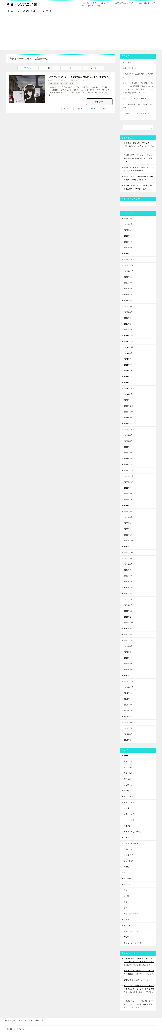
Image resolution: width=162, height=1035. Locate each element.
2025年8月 (128, 289)
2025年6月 (128, 300)
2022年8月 (128, 494)
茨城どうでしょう (131, 931)
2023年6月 (128, 435)
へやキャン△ (129, 797)
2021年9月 (128, 558)
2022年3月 (128, 523)
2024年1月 (128, 394)
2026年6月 (128, 230)
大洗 (71, 83)
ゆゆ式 (126, 808)
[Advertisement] (81, 32)
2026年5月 (128, 236)
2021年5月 (128, 582)
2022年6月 (128, 506)
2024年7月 (128, 359)
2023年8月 (128, 423)
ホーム (10, 11)
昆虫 (125, 890)
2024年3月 (128, 383)
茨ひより (127, 925)
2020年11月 (128, 617)
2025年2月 (128, 324)
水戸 (125, 908)
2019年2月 (128, 740)
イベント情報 (53, 83)
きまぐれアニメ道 (22, 4)
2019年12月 (128, 681)
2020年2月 (128, 670)
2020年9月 (128, 629)
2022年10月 (128, 482)
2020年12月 (128, 611)
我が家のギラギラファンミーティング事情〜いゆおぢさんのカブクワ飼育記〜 (139, 158)
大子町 (126, 867)
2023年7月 (128, 429)
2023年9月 (128, 418)
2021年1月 (128, 605)
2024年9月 (128, 353)
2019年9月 (128, 699)
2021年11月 (128, 547)
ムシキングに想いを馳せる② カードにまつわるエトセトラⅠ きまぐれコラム (139, 989)
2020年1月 (128, 676)
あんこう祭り (129, 761)
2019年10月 (128, 693)
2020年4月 (128, 658)
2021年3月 (128, 593)
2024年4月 (128, 377)
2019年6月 (128, 716)
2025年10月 (128, 277)
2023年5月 (128, 441)
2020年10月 (128, 623)
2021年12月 (128, 541)
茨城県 (126, 937)
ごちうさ (127, 779)
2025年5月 (128, 306)
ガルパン (64, 83)
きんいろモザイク (131, 773)
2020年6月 (128, 646)
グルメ (126, 837)
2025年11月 (128, 271)
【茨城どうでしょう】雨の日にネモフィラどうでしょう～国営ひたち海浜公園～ (139, 1004)
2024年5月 (128, 371)
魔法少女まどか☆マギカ (133, 943)
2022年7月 (128, 500)
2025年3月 (128, 318)
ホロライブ (128, 855)
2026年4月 (128, 242)
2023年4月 (128, 447)
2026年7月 (128, 224)
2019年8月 (128, 705)
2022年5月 (128, 511)
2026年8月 (128, 218)
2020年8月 (128, 634)
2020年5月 (128, 652)
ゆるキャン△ (129, 814)
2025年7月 (128, 295)
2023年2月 (128, 459)
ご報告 (126, 980)
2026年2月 (128, 254)
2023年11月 (128, 406)
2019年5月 (128, 722)
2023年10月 (128, 412)
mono (126, 755)
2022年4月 (128, 517)
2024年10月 (128, 347)
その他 (126, 791)
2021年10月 (128, 552)
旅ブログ (127, 884)
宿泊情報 (127, 878)
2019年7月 (128, 711)
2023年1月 (128, 464)
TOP (17, 1021)
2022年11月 (128, 476)
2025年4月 (128, 312)
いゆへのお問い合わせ (27, 11)
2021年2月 (128, 599)
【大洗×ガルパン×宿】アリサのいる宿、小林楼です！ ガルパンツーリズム (139, 962)
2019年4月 (128, 728)
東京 (125, 902)
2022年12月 (128, 470)
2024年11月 (128, 341)
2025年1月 (128, 330)
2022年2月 (128, 529)
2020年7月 (128, 640)
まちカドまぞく (130, 802)
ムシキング (128, 861)
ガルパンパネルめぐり (132, 832)
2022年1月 (128, 535)
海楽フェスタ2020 (131, 914)
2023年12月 (128, 400)
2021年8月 (128, 564)
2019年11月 (128, 687)
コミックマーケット (132, 843)
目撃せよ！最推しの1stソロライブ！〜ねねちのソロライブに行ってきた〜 (139, 146)
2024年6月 (128, 365)
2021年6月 (128, 576)
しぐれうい (128, 785)
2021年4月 (128, 588)
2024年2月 (128, 388)
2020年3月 (128, 664)
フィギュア (128, 849)
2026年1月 (128, 259)
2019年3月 (128, 734)
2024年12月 (128, 336)
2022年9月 (128, 488)
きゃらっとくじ (130, 767)
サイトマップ (46, 11)
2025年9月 (128, 283)
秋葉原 (126, 920)
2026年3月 (128, 248)
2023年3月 (128, 453)
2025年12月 (128, 265)
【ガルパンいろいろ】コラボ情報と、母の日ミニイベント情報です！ (80, 77)
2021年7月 (128, 570)
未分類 (126, 896)
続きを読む (99, 102)
